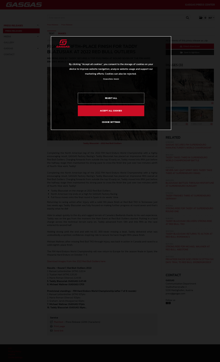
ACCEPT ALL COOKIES (111, 110)
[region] (111, 83)
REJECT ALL (111, 98)
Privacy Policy (108, 79)
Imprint (116, 79)
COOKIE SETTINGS (111, 122)
